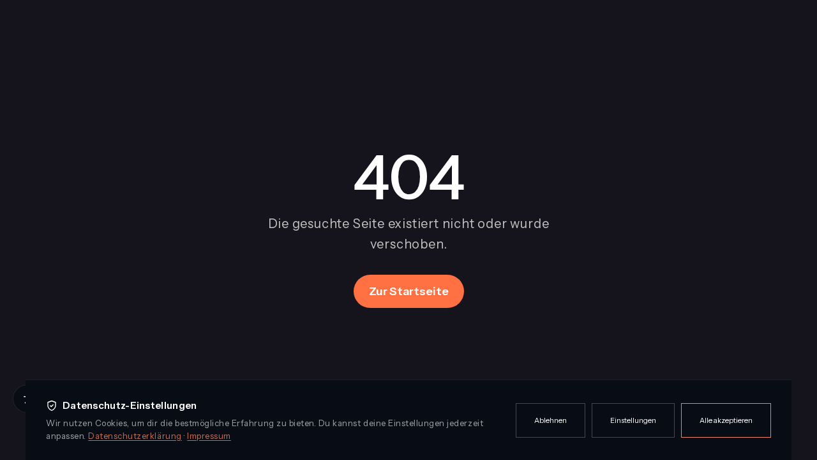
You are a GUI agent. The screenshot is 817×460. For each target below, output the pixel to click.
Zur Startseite (409, 291)
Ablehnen (550, 420)
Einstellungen (633, 420)
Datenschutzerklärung (134, 436)
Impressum (209, 436)
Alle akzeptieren (726, 420)
